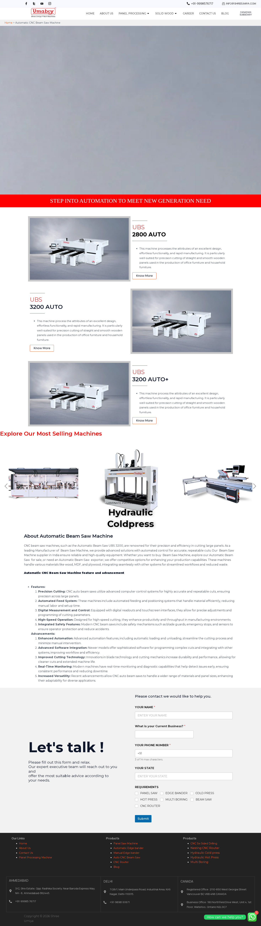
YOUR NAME (145, 707)
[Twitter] (34, 3)
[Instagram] (49, 3)
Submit (143, 818)
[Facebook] (26, 3)
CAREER (188, 13)
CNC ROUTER (150, 806)
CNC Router (121, 862)
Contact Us (207, 13)
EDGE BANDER (176, 793)
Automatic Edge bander (128, 848)
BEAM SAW (204, 799)
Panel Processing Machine (35, 857)
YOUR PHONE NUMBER (153, 745)
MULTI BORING (176, 799)
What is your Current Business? (160, 726)
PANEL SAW (148, 793)
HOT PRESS (148, 799)
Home (90, 13)
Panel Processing (132, 13)
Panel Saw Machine (125, 843)
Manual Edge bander (126, 852)
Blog (225, 13)
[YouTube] (42, 3)
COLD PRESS (204, 793)
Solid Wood (164, 13)
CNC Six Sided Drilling (204, 843)
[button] (6, 486)
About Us (106, 13)
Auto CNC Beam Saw (126, 857)
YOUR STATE (144, 768)
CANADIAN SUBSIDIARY (246, 13)
